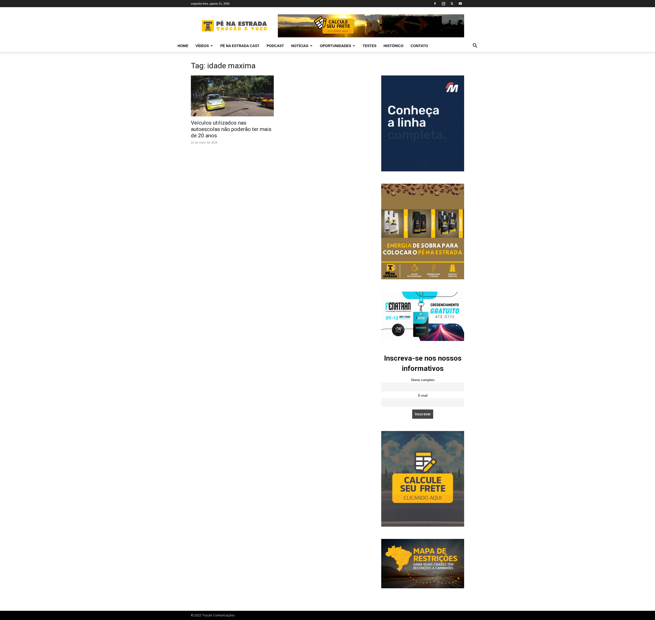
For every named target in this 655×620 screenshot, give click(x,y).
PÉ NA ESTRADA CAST (239, 46)
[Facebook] (435, 3)
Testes (369, 46)
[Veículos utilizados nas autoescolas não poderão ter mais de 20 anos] (232, 95)
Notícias (299, 46)
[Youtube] (460, 3)
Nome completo (422, 380)
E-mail (423, 395)
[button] (475, 46)
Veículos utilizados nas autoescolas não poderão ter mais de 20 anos (231, 129)
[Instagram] (443, 3)
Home (183, 46)
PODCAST (275, 46)
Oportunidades (335, 46)
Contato (419, 46)
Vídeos (202, 46)
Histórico (393, 46)
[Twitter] (452, 3)
